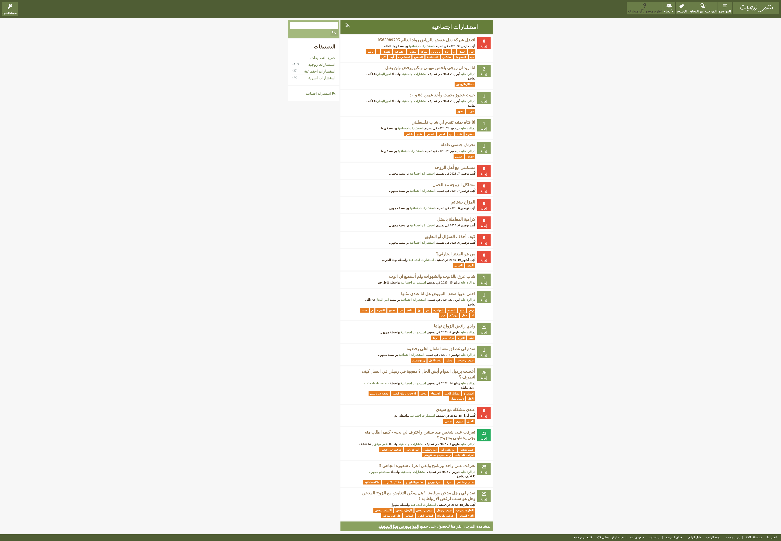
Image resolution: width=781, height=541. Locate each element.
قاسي (448, 421)
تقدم (459, 134)
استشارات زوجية (321, 64)
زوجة (435, 337)
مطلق (449, 360)
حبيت (471, 111)
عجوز (461, 111)
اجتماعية (399, 51)
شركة (424, 51)
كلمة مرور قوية (583, 537)
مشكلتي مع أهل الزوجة (454, 167)
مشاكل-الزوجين (465, 84)
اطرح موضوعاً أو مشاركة (645, 11)
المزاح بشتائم (463, 202)
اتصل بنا (772, 537)
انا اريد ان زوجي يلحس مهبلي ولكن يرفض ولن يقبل (430, 67)
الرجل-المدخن (404, 510)
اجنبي (442, 134)
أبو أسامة (654, 537)
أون (392, 57)
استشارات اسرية (321, 78)
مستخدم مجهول (379, 472)
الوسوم (682, 11)
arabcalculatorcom (376, 383)
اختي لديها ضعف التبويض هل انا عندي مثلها (438, 293)
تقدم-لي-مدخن (424, 510)
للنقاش (386, 51)
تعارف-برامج (434, 482)
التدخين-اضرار (425, 515)
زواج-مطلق (418, 360)
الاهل (471, 398)
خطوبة (470, 134)
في (472, 57)
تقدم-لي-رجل (444, 510)
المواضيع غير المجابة (703, 11)
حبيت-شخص (467, 449)
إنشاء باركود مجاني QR (611, 537)
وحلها (370, 51)
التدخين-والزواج (445, 515)
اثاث (446, 51)
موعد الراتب (713, 537)
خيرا (443, 315)
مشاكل (413, 51)
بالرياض (435, 51)
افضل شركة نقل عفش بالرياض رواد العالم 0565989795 (426, 39)
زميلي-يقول (457, 398)
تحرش (470, 156)
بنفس (392, 310)
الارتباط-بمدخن (383, 510)
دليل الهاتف (694, 537)
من (427, 310)
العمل (470, 421)
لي (450, 134)
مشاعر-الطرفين (414, 482)
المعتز (470, 265)
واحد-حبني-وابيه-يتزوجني (437, 454)
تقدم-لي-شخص (465, 360)
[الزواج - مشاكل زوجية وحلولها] (756, 8)
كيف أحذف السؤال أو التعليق (450, 236)
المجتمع (418, 57)
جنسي (458, 156)
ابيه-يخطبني (430, 449)
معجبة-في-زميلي (379, 393)
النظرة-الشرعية (465, 510)
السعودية (461, 57)
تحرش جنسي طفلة (458, 144)
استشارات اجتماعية (421, 46)
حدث (364, 310)
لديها (462, 310)
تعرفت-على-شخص (391, 449)
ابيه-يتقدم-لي (448, 449)
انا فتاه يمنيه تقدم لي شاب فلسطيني (443, 122)
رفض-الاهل (435, 360)
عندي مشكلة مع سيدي (455, 409)
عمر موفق (381, 444)
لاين (383, 57)
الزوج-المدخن (466, 515)
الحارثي (458, 265)
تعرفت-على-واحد (464, 454)
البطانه (451, 310)
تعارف (449, 482)
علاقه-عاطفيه (372, 482)
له (472, 315)
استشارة (469, 393)
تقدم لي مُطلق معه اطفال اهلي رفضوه (441, 348)
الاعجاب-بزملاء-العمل (404, 393)
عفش (462, 51)
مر (401, 310)
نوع (419, 310)
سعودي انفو (637, 537)
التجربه (381, 310)
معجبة (423, 393)
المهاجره (438, 310)
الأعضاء (669, 11)
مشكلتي (447, 57)
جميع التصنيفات (322, 58)
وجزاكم (453, 315)
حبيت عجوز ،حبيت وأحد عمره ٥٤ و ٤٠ (442, 94)
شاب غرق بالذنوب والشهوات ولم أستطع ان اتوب (432, 276)
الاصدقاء (435, 393)
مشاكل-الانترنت (392, 482)
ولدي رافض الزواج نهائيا (454, 326)
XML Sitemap (754, 537)
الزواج (461, 337)
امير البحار (384, 74)
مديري (459, 421)
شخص (409, 134)
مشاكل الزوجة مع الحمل (453, 184)
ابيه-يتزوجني (412, 449)
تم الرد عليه (467, 74)
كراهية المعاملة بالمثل (456, 219)
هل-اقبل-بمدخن (391, 515)
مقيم (419, 134)
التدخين (409, 515)
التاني (410, 310)
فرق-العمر (448, 337)
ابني (471, 337)
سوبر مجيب (733, 537)
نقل (471, 51)
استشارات (404, 57)
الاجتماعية (432, 57)
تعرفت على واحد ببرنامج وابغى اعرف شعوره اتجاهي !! (427, 465)
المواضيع (725, 11)
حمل (464, 315)
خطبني (430, 134)
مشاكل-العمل (452, 393)
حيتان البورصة (674, 537)
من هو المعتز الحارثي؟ (455, 253)
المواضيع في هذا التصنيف (399, 526)
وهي (471, 310)
